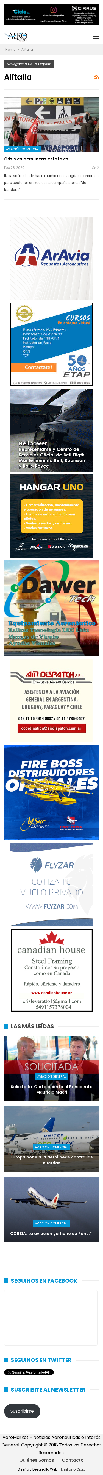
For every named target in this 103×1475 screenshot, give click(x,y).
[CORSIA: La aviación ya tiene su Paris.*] (51, 1209)
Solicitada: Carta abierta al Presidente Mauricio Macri (52, 1089)
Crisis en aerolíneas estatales (36, 159)
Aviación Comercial (22, 149)
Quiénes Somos (36, 1460)
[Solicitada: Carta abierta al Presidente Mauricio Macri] (51, 1068)
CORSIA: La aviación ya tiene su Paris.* (51, 1233)
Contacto (73, 1460)
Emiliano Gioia (73, 1469)
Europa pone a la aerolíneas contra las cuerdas (51, 1160)
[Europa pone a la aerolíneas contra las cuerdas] (51, 1139)
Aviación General (51, 1076)
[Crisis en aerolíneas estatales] (51, 124)
